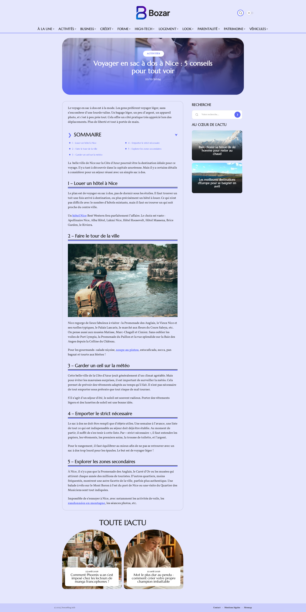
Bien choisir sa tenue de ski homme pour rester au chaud (217, 150)
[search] (240, 13)
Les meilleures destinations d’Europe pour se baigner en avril (217, 183)
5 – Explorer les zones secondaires (144, 148)
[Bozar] (153, 12)
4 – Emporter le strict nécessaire (144, 142)
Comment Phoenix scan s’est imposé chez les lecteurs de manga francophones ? (92, 578)
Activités (153, 53)
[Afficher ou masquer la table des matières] (139, 135)
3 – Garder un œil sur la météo (87, 154)
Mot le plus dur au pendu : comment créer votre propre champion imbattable (153, 578)
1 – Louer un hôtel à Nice (84, 142)
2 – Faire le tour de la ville (84, 148)
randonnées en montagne (86, 503)
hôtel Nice (79, 216)
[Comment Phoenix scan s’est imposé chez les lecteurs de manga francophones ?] (92, 559)
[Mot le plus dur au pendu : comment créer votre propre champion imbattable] (153, 559)
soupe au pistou (127, 350)
